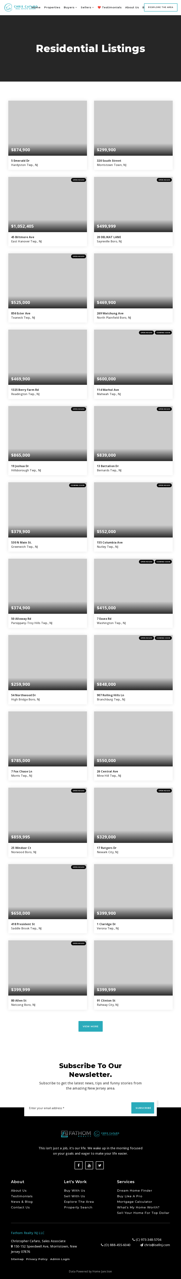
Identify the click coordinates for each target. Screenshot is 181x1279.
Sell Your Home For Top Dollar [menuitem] (143, 1213)
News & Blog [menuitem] (22, 1201)
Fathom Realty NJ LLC (27, 1233)
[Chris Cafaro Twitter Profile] (100, 1165)
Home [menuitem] (36, 7)
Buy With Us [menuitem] (74, 1190)
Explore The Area (161, 7)
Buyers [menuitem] (69, 7)
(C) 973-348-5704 (148, 1239)
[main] (90, 533)
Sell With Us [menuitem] (74, 1196)
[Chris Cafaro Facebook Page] (79, 1165)
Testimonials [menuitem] (22, 1196)
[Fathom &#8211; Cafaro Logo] (90, 1133)
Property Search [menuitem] (78, 1207)
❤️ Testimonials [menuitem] (110, 7)
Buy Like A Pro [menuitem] (129, 1196)
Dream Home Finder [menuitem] (134, 1190)
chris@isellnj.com (157, 1245)
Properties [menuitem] (52, 7)
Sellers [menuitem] (86, 7)
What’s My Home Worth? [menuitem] (138, 1207)
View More (90, 1026)
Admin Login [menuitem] (60, 1259)
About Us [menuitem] (132, 7)
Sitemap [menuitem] (17, 1259)
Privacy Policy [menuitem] (37, 1259)
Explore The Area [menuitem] (79, 1201)
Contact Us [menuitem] (20, 1207)
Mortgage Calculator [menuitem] (134, 1201)
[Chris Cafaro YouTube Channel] (89, 1165)
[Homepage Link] (21, 7)
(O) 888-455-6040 (116, 1245)
